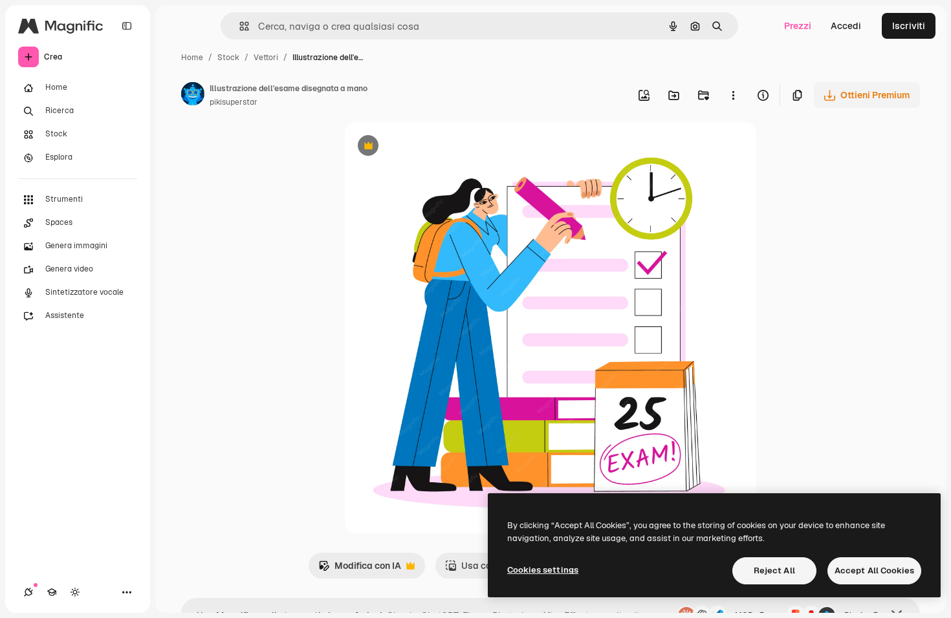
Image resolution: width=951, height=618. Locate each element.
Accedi (846, 26)
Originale (430, 147)
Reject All (774, 570)
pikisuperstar (233, 102)
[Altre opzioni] (733, 95)
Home (192, 57)
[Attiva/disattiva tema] (75, 592)
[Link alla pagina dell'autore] (192, 95)
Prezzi (797, 26)
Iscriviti (908, 26)
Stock (228, 57)
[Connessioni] (28, 592)
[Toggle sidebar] (126, 26)
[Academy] (51, 592)
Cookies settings (542, 569)
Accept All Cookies (874, 570)
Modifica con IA (359, 569)
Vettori (266, 57)
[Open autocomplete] (239, 26)
